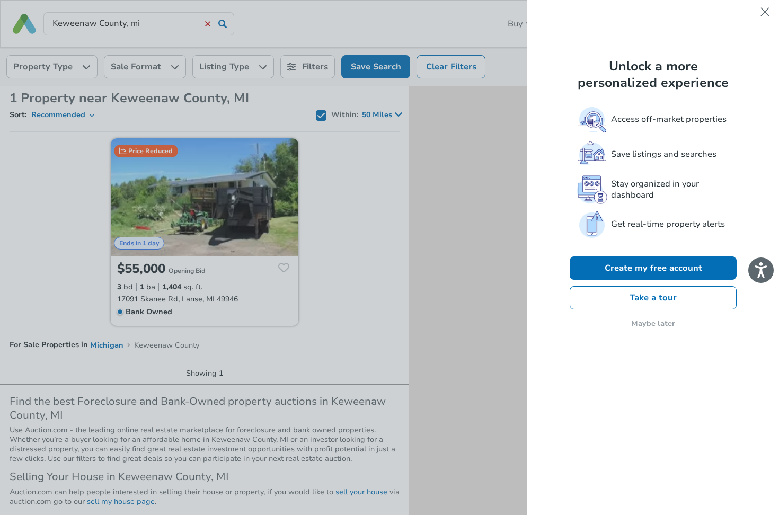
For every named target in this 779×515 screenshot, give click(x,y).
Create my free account (653, 268)
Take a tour (653, 298)
